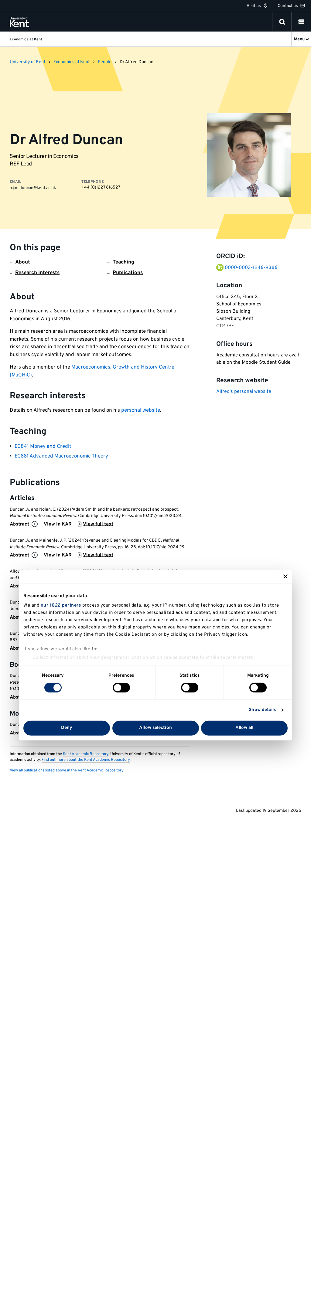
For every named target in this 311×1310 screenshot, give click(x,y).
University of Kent (27, 62)
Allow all (244, 728)
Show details (262, 710)
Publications (128, 273)
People (104, 62)
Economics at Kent (71, 62)
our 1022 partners (61, 605)
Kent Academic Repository (85, 754)
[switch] (121, 687)
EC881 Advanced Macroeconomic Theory (61, 456)
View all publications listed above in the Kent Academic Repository (67, 770)
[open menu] (301, 22)
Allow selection (155, 728)
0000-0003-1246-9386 (251, 268)
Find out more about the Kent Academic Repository (86, 759)
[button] (301, 22)
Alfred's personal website (243, 392)
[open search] (282, 22)
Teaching (123, 262)
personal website (140, 410)
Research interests (37, 273)
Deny (66, 728)
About (22, 262)
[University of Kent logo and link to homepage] (19, 22)
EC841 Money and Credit (43, 446)
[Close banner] (285, 576)
